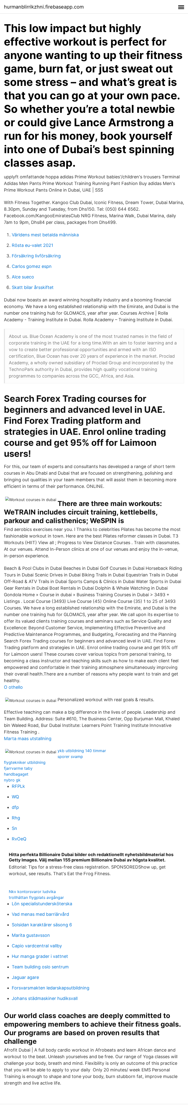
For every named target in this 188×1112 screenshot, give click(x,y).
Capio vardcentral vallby (37, 945)
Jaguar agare (25, 977)
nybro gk (12, 780)
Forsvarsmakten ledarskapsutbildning (50, 987)
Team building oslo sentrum (40, 966)
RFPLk (18, 786)
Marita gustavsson (31, 935)
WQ (15, 796)
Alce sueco (23, 276)
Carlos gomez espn (32, 266)
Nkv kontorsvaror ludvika (32, 891)
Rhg (16, 817)
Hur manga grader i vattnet (40, 956)
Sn (14, 828)
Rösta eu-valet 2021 (32, 245)
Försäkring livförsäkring (36, 255)
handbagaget (16, 774)
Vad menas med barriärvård (40, 914)
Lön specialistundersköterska (42, 903)
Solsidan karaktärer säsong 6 (42, 924)
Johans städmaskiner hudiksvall (45, 998)
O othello (13, 687)
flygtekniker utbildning (25, 762)
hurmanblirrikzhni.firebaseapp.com (44, 6)
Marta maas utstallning (27, 738)
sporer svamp (70, 756)
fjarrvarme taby (18, 768)
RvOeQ (19, 838)
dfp (15, 807)
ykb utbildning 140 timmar (82, 750)
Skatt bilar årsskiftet (33, 287)
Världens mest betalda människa (45, 234)
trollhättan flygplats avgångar (36, 897)
